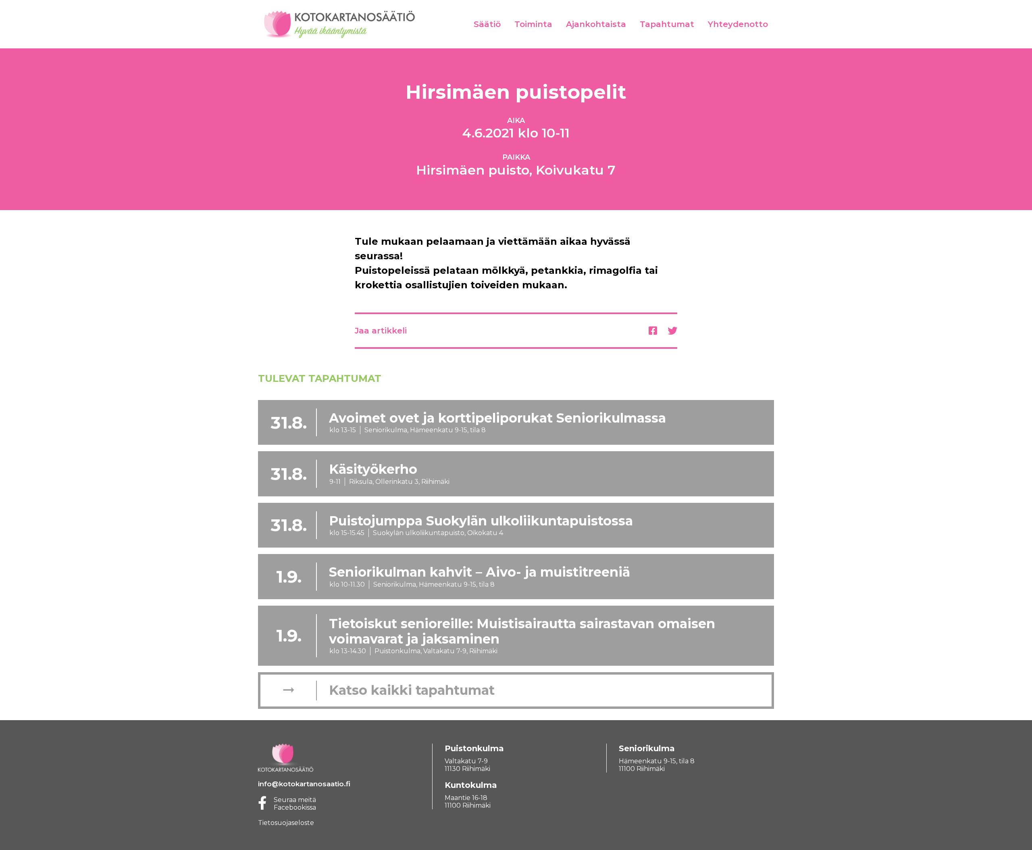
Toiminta (533, 24)
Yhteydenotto (738, 24)
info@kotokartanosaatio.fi (304, 784)
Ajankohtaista (596, 24)
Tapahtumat (667, 24)
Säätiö (487, 24)
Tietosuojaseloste (286, 823)
